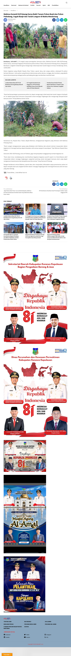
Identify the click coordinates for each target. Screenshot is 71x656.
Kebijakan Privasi (9, 624)
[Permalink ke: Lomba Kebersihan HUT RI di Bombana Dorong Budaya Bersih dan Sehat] (14, 209)
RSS (47, 637)
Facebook (8, 634)
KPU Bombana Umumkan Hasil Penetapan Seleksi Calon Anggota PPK (53, 190)
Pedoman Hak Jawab (50, 624)
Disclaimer (48, 621)
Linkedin (8, 637)
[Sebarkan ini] (54, 20)
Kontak (26, 626)
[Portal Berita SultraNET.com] (35, 2)
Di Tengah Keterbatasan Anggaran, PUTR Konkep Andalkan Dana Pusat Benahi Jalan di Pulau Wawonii (35, 217)
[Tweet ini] (58, 20)
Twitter (27, 634)
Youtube (28, 637)
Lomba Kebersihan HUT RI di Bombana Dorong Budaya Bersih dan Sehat (14, 84)
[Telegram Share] (61, 20)
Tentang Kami (7, 621)
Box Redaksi (27, 621)
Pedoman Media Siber (30, 624)
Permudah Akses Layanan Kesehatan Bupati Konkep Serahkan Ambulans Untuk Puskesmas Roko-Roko (11, 237)
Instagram (48, 634)
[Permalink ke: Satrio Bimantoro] (5, 20)
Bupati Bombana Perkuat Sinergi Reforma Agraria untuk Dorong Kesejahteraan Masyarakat (34, 236)
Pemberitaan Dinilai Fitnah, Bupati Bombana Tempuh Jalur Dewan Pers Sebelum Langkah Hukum (57, 217)
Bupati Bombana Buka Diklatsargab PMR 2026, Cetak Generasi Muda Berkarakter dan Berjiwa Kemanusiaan (56, 237)
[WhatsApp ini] (65, 20)
